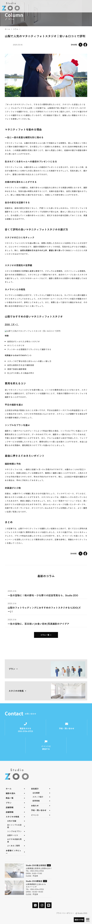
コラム (15, 29)
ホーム (7, 29)
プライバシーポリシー (65, 913)
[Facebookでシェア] (85, 45)
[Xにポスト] (80, 45)
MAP (48, 865)
